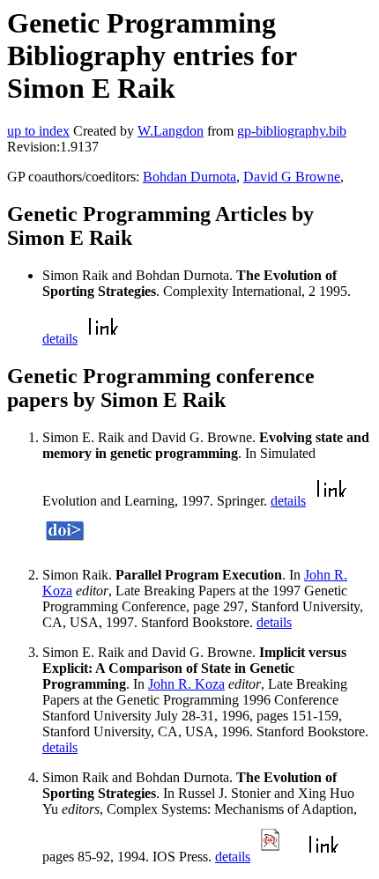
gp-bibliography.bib (291, 130)
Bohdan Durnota (189, 176)
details (60, 338)
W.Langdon (170, 130)
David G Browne (291, 176)
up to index (38, 130)
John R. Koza (186, 683)
